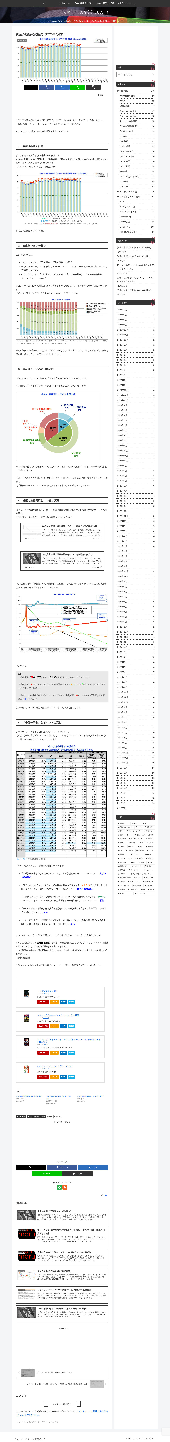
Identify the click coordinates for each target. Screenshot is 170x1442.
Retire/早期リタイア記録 (37, 1116)
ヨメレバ (46, 993)
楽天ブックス (43, 1002)
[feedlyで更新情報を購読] (59, 1187)
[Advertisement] (62, 103)
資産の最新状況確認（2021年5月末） (29, 1096)
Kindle (63, 1002)
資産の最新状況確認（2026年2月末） (134, 256)
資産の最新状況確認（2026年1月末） (134, 290)
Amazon (54, 1002)
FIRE (50, 1116)
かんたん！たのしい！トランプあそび (54, 1066)
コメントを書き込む (62, 1404)
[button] (93, 87)
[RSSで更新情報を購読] (64, 1187)
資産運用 (58, 1116)
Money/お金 (22, 1116)
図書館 (71, 1002)
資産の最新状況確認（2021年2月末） (90, 1096)
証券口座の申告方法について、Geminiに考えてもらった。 (135, 280)
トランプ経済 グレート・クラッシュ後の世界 (58, 1015)
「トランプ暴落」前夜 (47, 991)
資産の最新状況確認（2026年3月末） (134, 247)
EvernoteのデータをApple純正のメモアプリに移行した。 (135, 267)
